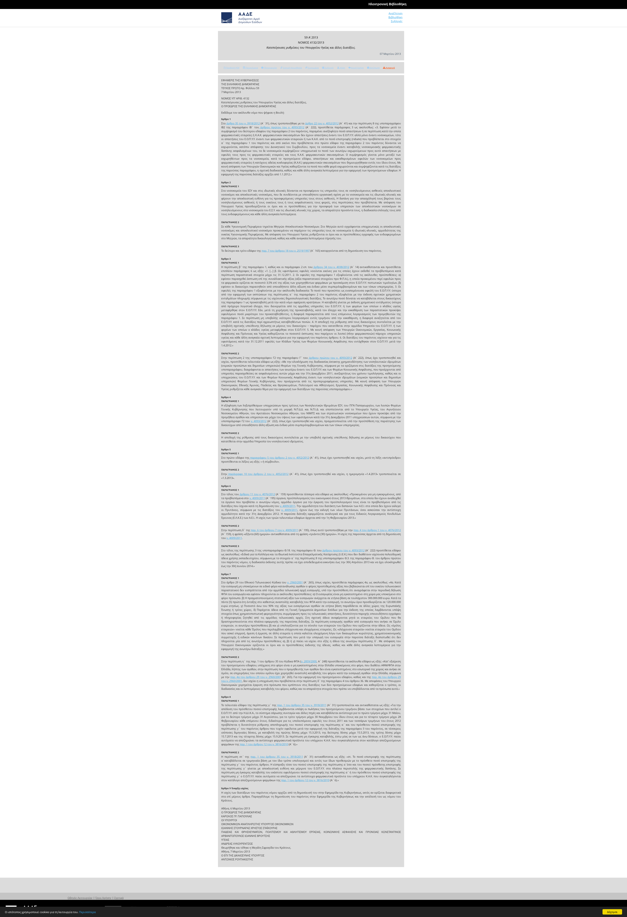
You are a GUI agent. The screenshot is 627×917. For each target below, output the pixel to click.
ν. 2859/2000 (309, 661)
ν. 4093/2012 (259, 421)
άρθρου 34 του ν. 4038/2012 (331, 267)
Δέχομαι (612, 912)
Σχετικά (119, 898)
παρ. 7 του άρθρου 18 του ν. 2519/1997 (286, 251)
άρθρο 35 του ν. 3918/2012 (243, 123)
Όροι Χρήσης (103, 898)
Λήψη (342, 67)
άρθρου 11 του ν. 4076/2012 (257, 494)
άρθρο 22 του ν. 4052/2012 (321, 123)
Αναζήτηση (395, 13)
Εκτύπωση (374, 67)
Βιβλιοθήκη (395, 17)
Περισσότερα (87, 912)
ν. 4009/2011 (257, 498)
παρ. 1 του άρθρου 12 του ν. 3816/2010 (264, 744)
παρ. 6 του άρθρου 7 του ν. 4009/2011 (274, 530)
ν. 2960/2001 (295, 582)
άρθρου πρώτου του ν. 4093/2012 (281, 127)
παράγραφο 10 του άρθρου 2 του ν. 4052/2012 (258, 474)
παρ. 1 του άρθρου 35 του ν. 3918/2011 (302, 705)
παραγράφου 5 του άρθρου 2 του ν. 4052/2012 (279, 457)
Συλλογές (396, 21)
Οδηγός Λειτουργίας (80, 898)
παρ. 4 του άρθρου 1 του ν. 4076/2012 (377, 530)
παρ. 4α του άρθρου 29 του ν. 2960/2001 (255, 677)
